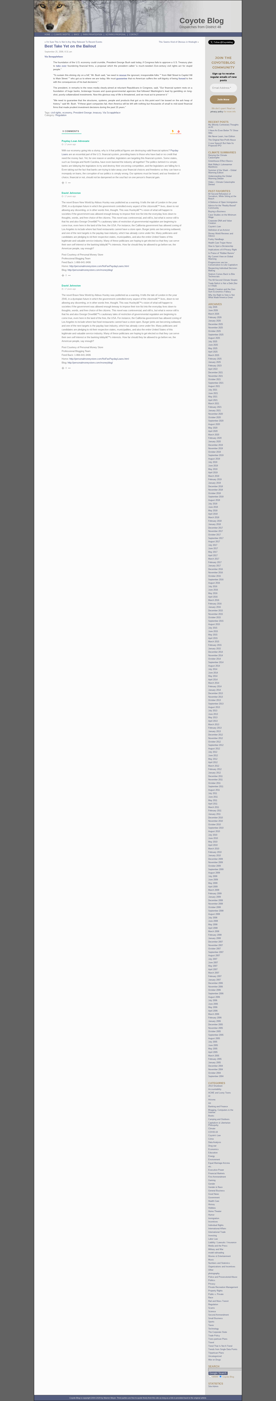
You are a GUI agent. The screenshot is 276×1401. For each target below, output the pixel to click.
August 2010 (214, 831)
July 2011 (212, 793)
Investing (212, 1235)
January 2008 (214, 938)
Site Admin (213, 1386)
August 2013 (214, 707)
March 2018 (213, 517)
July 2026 (212, 307)
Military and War (215, 1249)
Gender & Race (215, 1187)
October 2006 (214, 990)
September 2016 (215, 579)
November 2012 (215, 738)
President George (82, 112)
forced (182, 78)
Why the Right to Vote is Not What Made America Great (221, 296)
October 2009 (214, 866)
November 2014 (215, 655)
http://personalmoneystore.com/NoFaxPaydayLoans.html (99, 266)
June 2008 (213, 921)
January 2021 (214, 410)
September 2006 (215, 993)
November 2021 (215, 376)
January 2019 (214, 483)
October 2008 (214, 907)
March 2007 (213, 973)
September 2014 (215, 662)
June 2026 (213, 310)
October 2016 (214, 576)
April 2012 (213, 762)
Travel (211, 1342)
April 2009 (213, 886)
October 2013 (214, 700)
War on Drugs (214, 1360)
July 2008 (212, 917)
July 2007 (212, 959)
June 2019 (213, 465)
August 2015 (214, 624)
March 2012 (213, 766)
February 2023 (215, 365)
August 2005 (214, 1038)
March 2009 (213, 890)
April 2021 (213, 400)
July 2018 (212, 503)
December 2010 (215, 817)
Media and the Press (217, 1246)
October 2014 (214, 659)
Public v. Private (215, 1294)
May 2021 (212, 396)
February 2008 (215, 935)
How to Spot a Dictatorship (220, 246)
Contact (133, 34)
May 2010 (212, 842)
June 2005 (213, 1045)
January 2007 (214, 980)
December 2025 (215, 324)
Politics (211, 1280)
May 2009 (212, 883)
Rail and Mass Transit (218, 1301)
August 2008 (214, 914)
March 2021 (213, 403)
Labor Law (213, 1239)
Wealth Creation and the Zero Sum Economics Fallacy (221, 290)
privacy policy (217, 111)
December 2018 (215, 486)
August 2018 (214, 500)
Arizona (211, 1099)
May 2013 (212, 717)
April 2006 (213, 1011)
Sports (211, 1321)
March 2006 (213, 1014)
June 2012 (213, 755)
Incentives (213, 1221)
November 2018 (215, 490)
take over (61, 66)
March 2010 (213, 848)
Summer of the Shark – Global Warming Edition (222, 171)
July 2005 (212, 1042)
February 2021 (215, 407)
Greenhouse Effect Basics (220, 161)
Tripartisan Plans (216, 1353)
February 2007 (215, 976)
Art (209, 1103)
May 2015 (212, 634)
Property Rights (215, 1290)
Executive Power (216, 1170)
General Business (216, 1190)
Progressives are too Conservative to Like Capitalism (223, 263)
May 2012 (212, 759)
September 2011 (215, 786)
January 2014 (214, 690)
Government (214, 1197)
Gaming (211, 1180)
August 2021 (214, 386)
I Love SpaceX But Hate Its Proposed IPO (221, 144)
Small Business (215, 1318)
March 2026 (213, 314)
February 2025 (215, 359)
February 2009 (215, 893)
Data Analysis (214, 1142)
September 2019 (215, 455)
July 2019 (212, 462)
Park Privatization (92, 34)
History (211, 1204)
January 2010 (214, 855)
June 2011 (213, 797)
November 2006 (215, 986)
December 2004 (215, 1066)
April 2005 (213, 1052)
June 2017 (213, 548)
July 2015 (212, 628)
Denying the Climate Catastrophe (217, 156)
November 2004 (215, 1069)
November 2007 (215, 945)
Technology (213, 1329)
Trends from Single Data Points (222, 1349)
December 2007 (215, 942)
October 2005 (214, 1031)
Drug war (212, 1146)
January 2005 (214, 1062)
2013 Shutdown (215, 1086)
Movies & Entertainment (219, 1256)
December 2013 (215, 693)
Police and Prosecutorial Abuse (222, 1277)
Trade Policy (214, 1335)
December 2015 (215, 610)
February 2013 (215, 728)
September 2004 (215, 1076)
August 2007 (214, 955)
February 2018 (215, 521)
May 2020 (212, 428)
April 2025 (213, 352)
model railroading (216, 1252)
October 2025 (214, 331)
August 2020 (214, 424)
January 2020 (214, 441)
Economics (213, 1149)
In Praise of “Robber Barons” (221, 253)
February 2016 (215, 603)
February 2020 (215, 438)
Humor (211, 1215)
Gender (211, 1184)
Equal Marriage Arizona (219, 1163)
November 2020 (215, 414)
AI (209, 1096)
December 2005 (215, 1024)
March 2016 (213, 600)
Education (213, 1152)
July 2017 (212, 545)
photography (214, 1273)
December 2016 (215, 569)
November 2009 (215, 862)
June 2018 (213, 507)
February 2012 (215, 769)
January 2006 (214, 1021)
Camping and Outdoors (219, 1119)
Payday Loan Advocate (75, 141)
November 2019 (215, 448)
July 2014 (212, 669)
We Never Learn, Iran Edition (221, 136)
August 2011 (214, 790)
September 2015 (215, 621)
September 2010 (215, 828)
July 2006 (212, 1000)
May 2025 (212, 348)
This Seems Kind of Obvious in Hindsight (178, 42)
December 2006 (215, 983)
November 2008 (215, 904)
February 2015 (215, 645)
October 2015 (214, 617)
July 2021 (212, 390)
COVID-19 (213, 1132)
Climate (211, 1128)
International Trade (217, 1232)
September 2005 (215, 1035)
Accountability (214, 1089)
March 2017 (213, 559)
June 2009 (213, 879)
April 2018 (213, 514)
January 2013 (214, 731)
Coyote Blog (202, 20)
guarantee (121, 78)
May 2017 (212, 552)
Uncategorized (215, 1356)
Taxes (211, 1325)
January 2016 (214, 607)
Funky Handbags (216, 239)
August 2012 (214, 748)
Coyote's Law (214, 1135)
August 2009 (214, 873)
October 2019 (214, 452)
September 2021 (215, 383)
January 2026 (214, 321)
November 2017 (215, 531)
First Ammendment (217, 1177)
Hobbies (212, 1208)
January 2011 (214, 814)
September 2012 (215, 745)
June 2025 (213, 345)
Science (212, 1311)
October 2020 (214, 417)
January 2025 (214, 362)
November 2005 (215, 1028)
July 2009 (212, 876)
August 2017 (214, 541)
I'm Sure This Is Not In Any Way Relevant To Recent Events (74, 42)
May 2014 (212, 676)
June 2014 (213, 673)
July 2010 (212, 835)
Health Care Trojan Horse (220, 243)
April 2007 (213, 969)
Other (210, 1270)
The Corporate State (217, 1332)
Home (47, 34)
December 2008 (215, 900)
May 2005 (212, 1048)
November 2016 (215, 572)
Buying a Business (217, 211)
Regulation (60, 115)
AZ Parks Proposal (116, 34)
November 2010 (215, 821)
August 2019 (214, 459)
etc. (210, 1166)
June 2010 (213, 838)
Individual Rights (216, 1225)
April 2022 (213, 369)
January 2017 (214, 565)
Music (211, 1259)
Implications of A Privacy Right (222, 249)
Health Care (213, 1201)
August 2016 (214, 583)
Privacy (211, 1284)
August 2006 (214, 997)
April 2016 (213, 597)
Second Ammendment (218, 1315)
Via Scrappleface (54, 56)
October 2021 (214, 379)
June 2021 (213, 393)
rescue (122, 75)
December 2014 (215, 652)
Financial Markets (216, 1173)
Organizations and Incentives (221, 1266)
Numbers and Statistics (219, 1263)
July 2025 (212, 341)
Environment (214, 1159)
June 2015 (213, 631)
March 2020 (213, 434)
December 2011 (215, 776)
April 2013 (213, 721)
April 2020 (213, 431)
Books (211, 1116)
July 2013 (212, 710)
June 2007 (213, 962)
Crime (211, 1139)
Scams (211, 1308)
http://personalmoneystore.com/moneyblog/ (90, 270)
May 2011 (212, 800)
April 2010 (213, 845)
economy (67, 112)
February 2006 (215, 1017)
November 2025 (215, 327)
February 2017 (215, 562)
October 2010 (214, 824)
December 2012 (215, 734)
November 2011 (215, 779)
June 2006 (213, 1004)
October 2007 (214, 948)
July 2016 (212, 586)
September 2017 (215, 538)
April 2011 (212, 804)
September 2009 (215, 869)
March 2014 (213, 683)
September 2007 (215, 952)
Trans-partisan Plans (217, 1339)
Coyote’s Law (214, 226)
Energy (211, 1156)
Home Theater (214, 1211)
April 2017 (213, 555)
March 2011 (213, 807)
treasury (97, 112)
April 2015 (213, 638)
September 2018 (215, 496)
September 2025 (215, 334)
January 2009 (214, 897)
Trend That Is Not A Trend (220, 1346)
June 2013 (213, 714)
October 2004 (214, 1073)
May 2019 (212, 469)
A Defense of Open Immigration (222, 202)
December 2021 (215, 372)
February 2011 (214, 810)
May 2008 (212, 924)
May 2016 (212, 593)
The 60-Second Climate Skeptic (223, 280)
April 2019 (213, 472)
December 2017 (215, 528)
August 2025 (214, 338)
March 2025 (213, 355)
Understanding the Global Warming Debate (220, 177)
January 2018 (214, 524)
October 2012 (214, 742)
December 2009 (215, 859)
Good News (213, 1194)
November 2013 (215, 697)
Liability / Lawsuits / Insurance (222, 1242)
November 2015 (215, 614)
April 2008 (213, 928)
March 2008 (213, 931)
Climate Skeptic (62, 34)
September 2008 (215, 911)
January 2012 (214, 773)
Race (210, 1297)
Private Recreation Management (223, 1287)
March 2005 (213, 1055)
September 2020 (215, 421)
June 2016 (213, 590)
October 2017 (214, 534)
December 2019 (215, 445)
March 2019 (213, 476)
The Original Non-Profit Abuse (222, 140)
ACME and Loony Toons (219, 1093)
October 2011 (214, 783)
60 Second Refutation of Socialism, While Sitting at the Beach (222, 196)
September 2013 (215, 703)
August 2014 (214, 666)
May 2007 (212, 966)
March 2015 (213, 641)
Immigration (213, 1218)
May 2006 (212, 1007)
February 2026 (215, 317)
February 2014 (215, 686)
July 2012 (212, 752)
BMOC (77, 34)
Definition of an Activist (219, 230)
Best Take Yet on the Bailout (70, 46)
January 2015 (214, 648)
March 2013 (213, 724)
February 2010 (215, 852)
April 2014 (213, 679)
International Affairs (217, 1228)
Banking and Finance (218, 1106)
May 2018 (212, 510)
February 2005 (215, 1059)
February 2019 (215, 479)
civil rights (56, 112)
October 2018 (214, 493)
